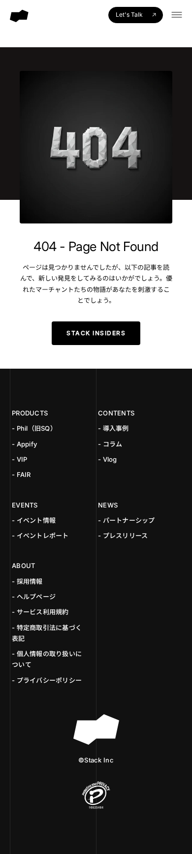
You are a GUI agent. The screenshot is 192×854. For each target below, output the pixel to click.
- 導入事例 (113, 428)
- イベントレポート (40, 535)
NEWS (108, 505)
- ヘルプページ (34, 597)
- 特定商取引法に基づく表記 (47, 633)
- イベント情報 (34, 520)
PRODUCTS (30, 413)
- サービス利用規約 (40, 612)
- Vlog (107, 459)
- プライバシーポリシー (47, 680)
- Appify (24, 444)
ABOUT (23, 565)
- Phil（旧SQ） (34, 428)
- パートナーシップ (126, 520)
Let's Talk (129, 14)
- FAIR (21, 474)
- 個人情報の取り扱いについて (47, 659)
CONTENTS (116, 413)
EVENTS (25, 505)
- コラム (110, 444)
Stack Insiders (96, 333)
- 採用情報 (27, 581)
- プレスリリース (123, 535)
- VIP (19, 459)
